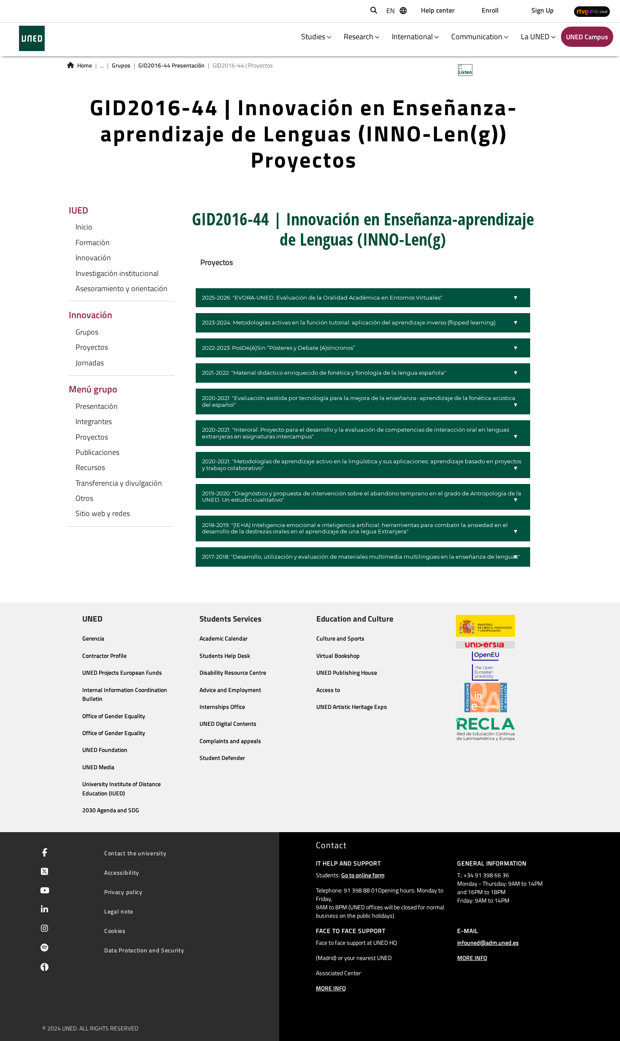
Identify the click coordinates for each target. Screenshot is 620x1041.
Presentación (96, 406)
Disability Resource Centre (232, 672)
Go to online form (363, 875)
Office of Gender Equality (113, 716)
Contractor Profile (104, 655)
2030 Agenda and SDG (110, 810)
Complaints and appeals (230, 741)
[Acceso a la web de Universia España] (485, 644)
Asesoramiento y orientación (121, 288)
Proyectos (91, 347)
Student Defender (222, 757)
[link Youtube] (43, 891)
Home (84, 65)
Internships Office (222, 706)
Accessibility (121, 872)
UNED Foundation (104, 749)
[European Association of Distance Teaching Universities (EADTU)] (485, 697)
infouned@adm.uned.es (488, 942)
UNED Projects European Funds (122, 672)
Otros (84, 498)
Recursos (90, 467)
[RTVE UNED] (592, 11)
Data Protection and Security (144, 950)
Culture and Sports (340, 638)
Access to (328, 690)
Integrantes (93, 421)
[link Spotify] (42, 948)
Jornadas (89, 362)
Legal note (118, 911)
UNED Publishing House (346, 672)
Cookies (115, 930)
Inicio (83, 227)
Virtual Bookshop (338, 655)
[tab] (363, 298)
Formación (92, 242)
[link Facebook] (43, 853)
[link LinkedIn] (43, 910)
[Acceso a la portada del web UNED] (32, 38)
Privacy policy (123, 891)
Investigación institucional (117, 273)
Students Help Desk (224, 655)
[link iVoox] (42, 969)
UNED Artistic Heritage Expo (351, 706)
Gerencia (93, 638)
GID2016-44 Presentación (171, 65)
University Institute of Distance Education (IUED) (121, 788)
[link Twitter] (43, 872)
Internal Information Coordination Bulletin (124, 694)
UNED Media (98, 767)
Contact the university (135, 853)
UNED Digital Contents (227, 723)
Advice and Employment (230, 690)
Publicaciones (97, 452)
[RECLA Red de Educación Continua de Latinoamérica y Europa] (485, 728)
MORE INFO (331, 988)
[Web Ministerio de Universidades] (485, 626)
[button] (363, 298)
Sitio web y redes (102, 513)
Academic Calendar (223, 638)
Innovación (93, 257)
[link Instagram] (43, 929)
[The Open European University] (485, 666)
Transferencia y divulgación (118, 483)
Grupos (121, 65)
